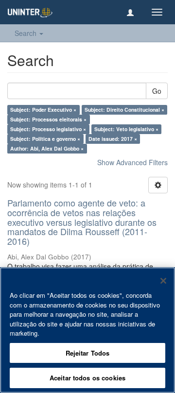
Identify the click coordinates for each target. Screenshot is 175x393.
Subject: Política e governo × (45, 138)
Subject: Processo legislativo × (48, 129)
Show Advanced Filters (132, 162)
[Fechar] (163, 280)
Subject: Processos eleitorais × (48, 119)
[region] (87, 330)
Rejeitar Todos (88, 353)
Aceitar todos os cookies (87, 377)
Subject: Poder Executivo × (43, 109)
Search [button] (26, 33)
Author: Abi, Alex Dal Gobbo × (47, 148)
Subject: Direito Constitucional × (124, 109)
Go (156, 91)
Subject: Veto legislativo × (126, 129)
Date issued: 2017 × (112, 138)
